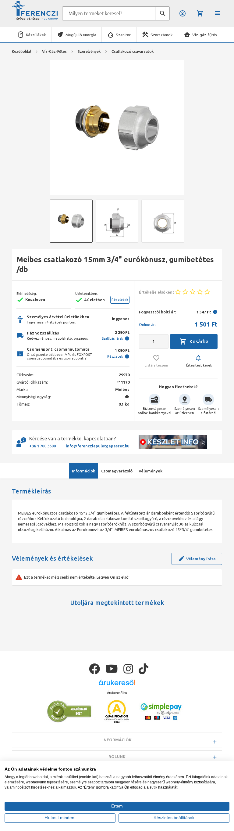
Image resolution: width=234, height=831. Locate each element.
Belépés (183, 13)
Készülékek (36, 35)
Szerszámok (162, 35)
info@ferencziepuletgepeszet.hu (97, 446)
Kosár (201, 13)
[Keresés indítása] (162, 13)
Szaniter (123, 35)
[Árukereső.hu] (117, 685)
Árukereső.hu (117, 693)
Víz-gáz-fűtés (204, 35)
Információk (117, 740)
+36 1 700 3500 (42, 446)
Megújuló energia (81, 35)
